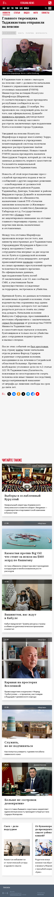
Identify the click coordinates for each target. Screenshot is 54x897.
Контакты (6, 887)
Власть (21, 33)
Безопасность (41, 33)
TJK (12, 8)
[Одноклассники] (18, 394)
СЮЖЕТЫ (45, 13)
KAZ (4, 8)
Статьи (17, 13)
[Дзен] (23, 394)
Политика (30, 33)
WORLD (26, 8)
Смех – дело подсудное (11, 828)
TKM (16, 8)
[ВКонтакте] (14, 394)
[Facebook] (33, 394)
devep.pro (40, 894)
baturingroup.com (15, 894)
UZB (21, 8)
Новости (6, 13)
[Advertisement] (27, 429)
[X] (9, 394)
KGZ (8, 8)
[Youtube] (37, 394)
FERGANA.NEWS (27, 2)
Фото (35, 13)
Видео (26, 13)
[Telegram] (28, 394)
